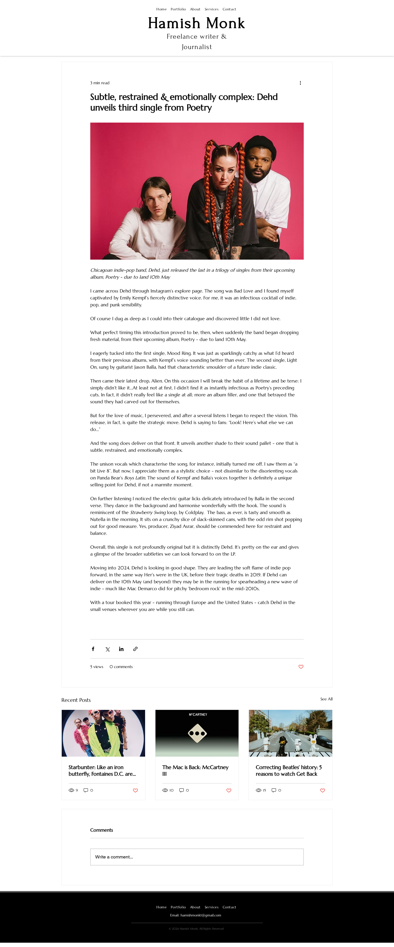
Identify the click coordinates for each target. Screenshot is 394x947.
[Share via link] (135, 649)
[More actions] (300, 82)
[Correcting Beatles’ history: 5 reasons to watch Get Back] (290, 733)
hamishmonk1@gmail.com (201, 915)
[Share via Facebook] (93, 649)
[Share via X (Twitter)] (107, 649)
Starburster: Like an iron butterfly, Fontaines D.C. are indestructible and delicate (101, 770)
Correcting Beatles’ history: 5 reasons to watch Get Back (289, 770)
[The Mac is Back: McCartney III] (197, 733)
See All (326, 699)
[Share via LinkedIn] (121, 649)
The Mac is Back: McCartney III (195, 770)
